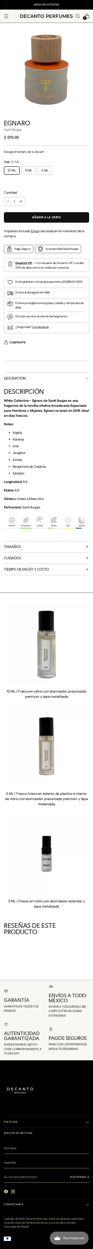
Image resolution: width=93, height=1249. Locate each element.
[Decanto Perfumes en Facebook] (6, 1192)
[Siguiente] (86, 5)
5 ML (28, 170)
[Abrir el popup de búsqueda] (77, 16)
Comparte (18, 343)
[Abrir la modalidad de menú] (6, 16)
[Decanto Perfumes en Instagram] (13, 1192)
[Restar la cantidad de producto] (8, 201)
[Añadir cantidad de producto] (21, 201)
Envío (35, 231)
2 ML (44, 170)
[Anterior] (6, 5)
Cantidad (10, 192)
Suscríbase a (79, 1177)
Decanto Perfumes (36, 1219)
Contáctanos (40, 327)
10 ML (12, 170)
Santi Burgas (12, 130)
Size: (11, 162)
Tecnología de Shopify (16, 1227)
